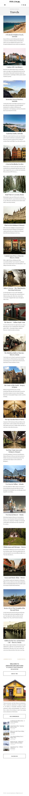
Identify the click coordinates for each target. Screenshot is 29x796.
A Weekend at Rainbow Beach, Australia (15, 35)
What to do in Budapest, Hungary (14, 225)
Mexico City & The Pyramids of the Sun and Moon (14, 609)
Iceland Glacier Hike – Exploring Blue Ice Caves (17, 726)
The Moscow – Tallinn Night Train (14, 322)
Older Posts (21, 659)
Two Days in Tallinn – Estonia (14, 484)
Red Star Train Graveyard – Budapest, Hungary (14, 451)
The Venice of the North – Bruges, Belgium (14, 386)
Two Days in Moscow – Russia (14, 515)
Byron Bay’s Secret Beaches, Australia (14, 100)
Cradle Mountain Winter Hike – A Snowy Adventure (17, 721)
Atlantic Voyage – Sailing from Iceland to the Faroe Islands (16, 742)
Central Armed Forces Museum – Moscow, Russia (14, 257)
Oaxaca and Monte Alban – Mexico (14, 578)
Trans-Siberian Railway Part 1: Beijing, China (16, 737)
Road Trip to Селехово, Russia (14, 195)
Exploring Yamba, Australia (14, 133)
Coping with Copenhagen (14, 67)
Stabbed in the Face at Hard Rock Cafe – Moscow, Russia (14, 641)
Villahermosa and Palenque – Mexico (14, 547)
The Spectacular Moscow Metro (14, 419)
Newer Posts (8, 659)
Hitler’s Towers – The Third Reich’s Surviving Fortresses (14, 289)
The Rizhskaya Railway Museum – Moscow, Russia (14, 354)
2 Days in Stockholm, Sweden (14, 164)
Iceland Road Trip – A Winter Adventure (16, 747)
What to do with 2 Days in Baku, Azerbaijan (17, 732)
